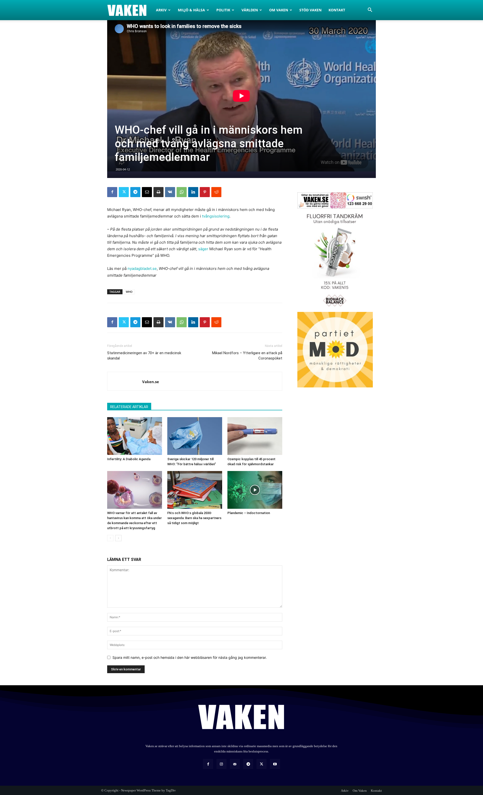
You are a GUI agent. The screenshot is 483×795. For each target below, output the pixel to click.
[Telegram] (135, 192)
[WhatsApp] (182, 192)
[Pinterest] (205, 192)
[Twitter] (124, 192)
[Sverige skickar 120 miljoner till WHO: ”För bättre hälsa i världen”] (194, 436)
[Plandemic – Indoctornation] (254, 490)
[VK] (170, 192)
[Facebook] (112, 192)
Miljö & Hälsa (191, 10)
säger (203, 248)
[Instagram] (221, 764)
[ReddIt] (216, 192)
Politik (223, 10)
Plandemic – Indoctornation (248, 513)
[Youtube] (275, 764)
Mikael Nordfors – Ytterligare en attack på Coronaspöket (247, 355)
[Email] (147, 192)
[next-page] (118, 538)
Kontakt (337, 10)
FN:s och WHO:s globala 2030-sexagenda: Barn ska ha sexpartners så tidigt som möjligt (194, 518)
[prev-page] (110, 538)
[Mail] (235, 764)
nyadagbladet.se (142, 268)
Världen (250, 10)
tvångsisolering (215, 216)
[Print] (158, 192)
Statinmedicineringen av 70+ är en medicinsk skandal (144, 355)
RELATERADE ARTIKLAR (129, 407)
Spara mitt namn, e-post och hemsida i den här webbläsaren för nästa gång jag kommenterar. (189, 657)
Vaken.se (150, 381)
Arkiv (161, 10)
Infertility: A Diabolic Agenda (128, 459)
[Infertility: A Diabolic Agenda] (134, 436)
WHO (129, 292)
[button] (370, 10)
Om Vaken (278, 10)
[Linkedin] (193, 192)
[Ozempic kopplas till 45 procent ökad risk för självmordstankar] (254, 436)
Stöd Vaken (310, 10)
